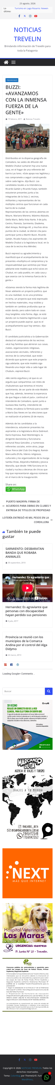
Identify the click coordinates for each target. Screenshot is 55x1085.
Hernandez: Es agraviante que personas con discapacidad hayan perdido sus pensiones (27, 611)
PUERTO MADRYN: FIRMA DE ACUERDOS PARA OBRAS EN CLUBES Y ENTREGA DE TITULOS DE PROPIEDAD (28, 506)
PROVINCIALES (12, 80)
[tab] (6, 665)
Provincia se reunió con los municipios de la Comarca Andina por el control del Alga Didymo (26, 643)
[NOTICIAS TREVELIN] (6, 62)
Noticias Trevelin (33, 119)
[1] (46, 1078)
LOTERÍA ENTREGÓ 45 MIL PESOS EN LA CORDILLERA (25, 520)
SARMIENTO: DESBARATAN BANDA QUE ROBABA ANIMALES (25, 553)
